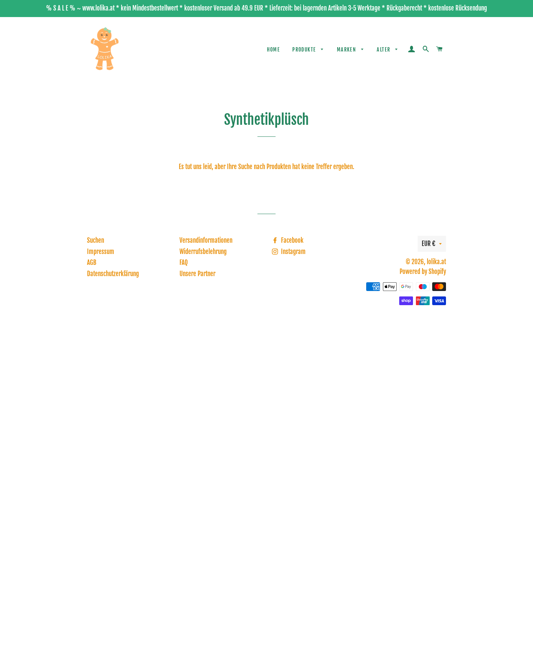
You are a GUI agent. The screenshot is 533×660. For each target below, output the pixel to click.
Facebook (291, 240)
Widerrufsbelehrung (203, 251)
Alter (384, 49)
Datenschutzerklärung (113, 274)
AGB (91, 262)
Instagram (293, 251)
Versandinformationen (205, 240)
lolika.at (436, 262)
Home (273, 49)
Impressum (100, 251)
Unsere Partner (197, 274)
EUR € (428, 243)
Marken (347, 49)
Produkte (305, 49)
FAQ (183, 262)
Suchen (95, 240)
